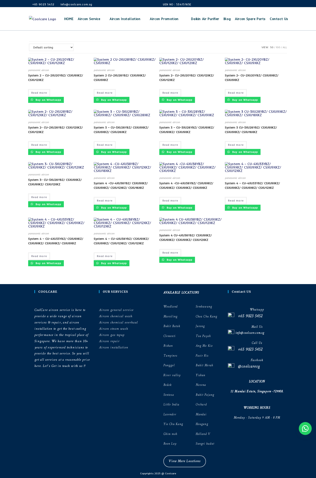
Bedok (167, 385)
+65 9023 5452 (42, 4)
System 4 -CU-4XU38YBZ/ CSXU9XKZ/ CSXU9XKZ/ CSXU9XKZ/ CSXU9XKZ (186, 185)
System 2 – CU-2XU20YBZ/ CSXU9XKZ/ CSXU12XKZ (55, 77)
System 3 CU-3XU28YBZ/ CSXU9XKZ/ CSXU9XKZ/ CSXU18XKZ (251, 129)
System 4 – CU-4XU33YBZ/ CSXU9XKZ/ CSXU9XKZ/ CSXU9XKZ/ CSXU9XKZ (55, 241)
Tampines (170, 356)
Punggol (169, 365)
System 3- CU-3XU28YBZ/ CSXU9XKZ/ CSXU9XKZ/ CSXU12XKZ (55, 182)
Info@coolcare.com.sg (76, 4)
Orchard (201, 404)
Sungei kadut (205, 444)
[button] (305, 428)
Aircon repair (109, 341)
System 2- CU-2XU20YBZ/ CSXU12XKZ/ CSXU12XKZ (186, 77)
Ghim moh (170, 434)
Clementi (169, 336)
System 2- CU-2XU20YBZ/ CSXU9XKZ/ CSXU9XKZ (251, 77)
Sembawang (204, 306)
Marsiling (170, 316)
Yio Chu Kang (173, 424)
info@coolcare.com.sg (249, 333)
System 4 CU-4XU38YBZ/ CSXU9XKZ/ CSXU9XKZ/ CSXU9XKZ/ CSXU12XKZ (185, 237)
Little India (171, 404)
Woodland (170, 306)
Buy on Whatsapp (48, 99)
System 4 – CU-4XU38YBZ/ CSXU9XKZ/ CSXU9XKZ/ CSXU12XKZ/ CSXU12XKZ (121, 241)
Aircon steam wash (113, 329)
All (285, 47)
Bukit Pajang (205, 395)
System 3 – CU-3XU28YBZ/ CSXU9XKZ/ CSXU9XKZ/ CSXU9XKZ (186, 129)
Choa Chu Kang (206, 316)
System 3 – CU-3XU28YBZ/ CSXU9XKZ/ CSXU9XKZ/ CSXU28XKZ (121, 129)
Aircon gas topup (112, 335)
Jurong (200, 326)
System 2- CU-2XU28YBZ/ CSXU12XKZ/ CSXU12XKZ (55, 129)
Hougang (202, 424)
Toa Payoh (203, 336)
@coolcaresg (247, 366)
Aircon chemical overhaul (118, 322)
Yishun (200, 375)
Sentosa (168, 395)
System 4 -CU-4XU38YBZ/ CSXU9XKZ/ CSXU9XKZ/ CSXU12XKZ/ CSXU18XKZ (121, 185)
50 (271, 47)
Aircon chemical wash (115, 316)
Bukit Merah (204, 365)
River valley (172, 375)
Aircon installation (113, 347)
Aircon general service (116, 310)
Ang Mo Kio (204, 346)
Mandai (201, 414)
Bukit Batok (171, 326)
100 (278, 47)
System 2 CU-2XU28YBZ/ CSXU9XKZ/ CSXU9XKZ (120, 77)
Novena (201, 385)
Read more (39, 92)
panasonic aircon (38, 70)
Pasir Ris (202, 356)
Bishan (168, 346)
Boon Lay (169, 444)
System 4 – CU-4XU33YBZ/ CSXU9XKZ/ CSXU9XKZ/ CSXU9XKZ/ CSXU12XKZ (252, 185)
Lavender (169, 414)
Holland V (203, 434)
